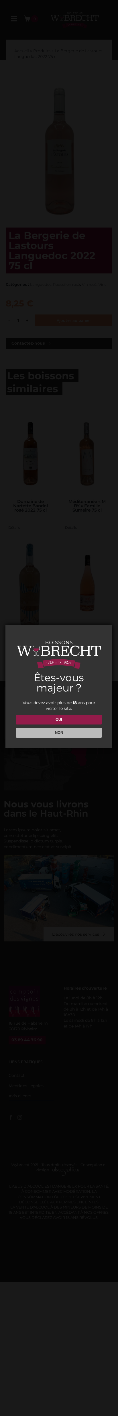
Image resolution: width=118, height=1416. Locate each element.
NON (59, 733)
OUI (59, 719)
